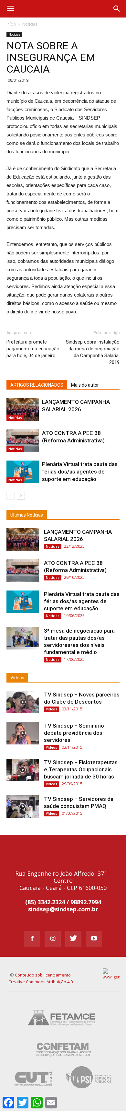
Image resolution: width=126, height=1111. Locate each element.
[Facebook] (32, 939)
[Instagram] (53, 939)
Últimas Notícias (26, 515)
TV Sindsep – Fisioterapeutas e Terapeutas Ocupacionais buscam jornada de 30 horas (81, 769)
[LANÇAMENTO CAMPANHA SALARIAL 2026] (22, 409)
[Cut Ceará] (34, 1089)
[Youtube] (94, 939)
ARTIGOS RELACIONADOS (36, 385)
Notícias (29, 24)
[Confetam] (63, 1060)
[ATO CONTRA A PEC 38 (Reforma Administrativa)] (22, 440)
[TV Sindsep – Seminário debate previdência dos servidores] (22, 733)
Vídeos (17, 677)
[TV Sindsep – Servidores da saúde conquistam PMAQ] (22, 806)
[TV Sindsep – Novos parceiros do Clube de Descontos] (22, 702)
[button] (117, 9)
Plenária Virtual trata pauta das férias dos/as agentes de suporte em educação (80, 471)
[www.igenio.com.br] (111, 977)
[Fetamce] (63, 1030)
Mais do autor (85, 385)
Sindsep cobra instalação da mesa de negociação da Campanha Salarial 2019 (93, 352)
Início (11, 24)
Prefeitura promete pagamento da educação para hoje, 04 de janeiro (32, 348)
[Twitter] (73, 939)
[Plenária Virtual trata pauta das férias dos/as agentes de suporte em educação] (22, 472)
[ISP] (90, 1089)
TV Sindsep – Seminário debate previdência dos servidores (74, 732)
